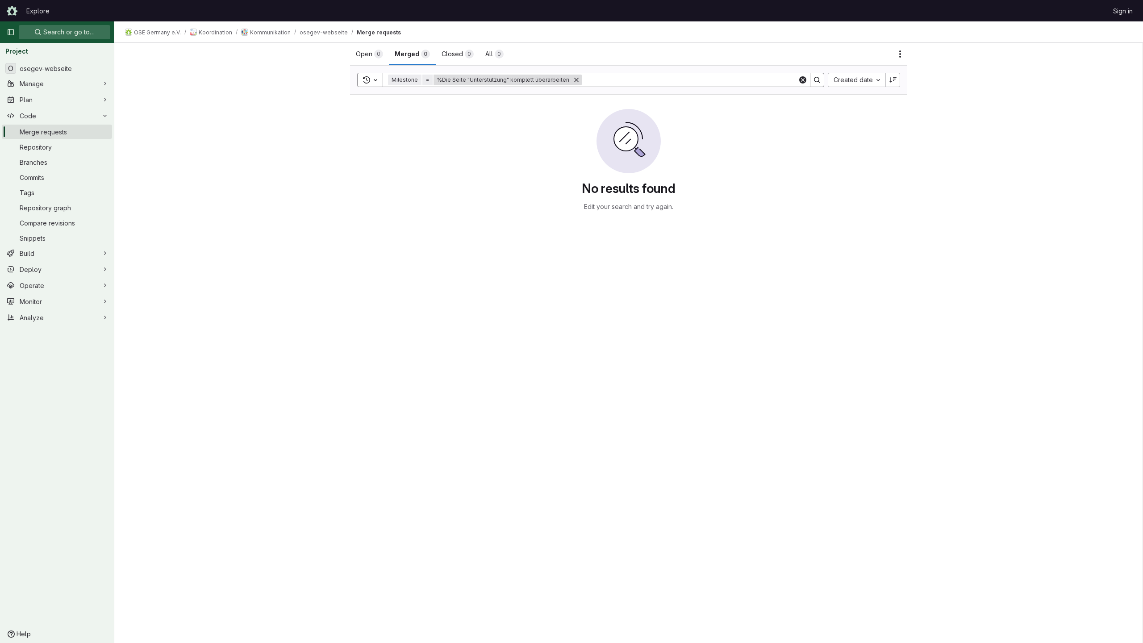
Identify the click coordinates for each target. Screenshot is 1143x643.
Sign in (1123, 11)
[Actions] (900, 54)
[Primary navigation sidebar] (11, 32)
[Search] (817, 80)
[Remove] (576, 80)
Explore (38, 11)
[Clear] (802, 80)
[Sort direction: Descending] (893, 80)
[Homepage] (12, 11)
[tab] (369, 54)
